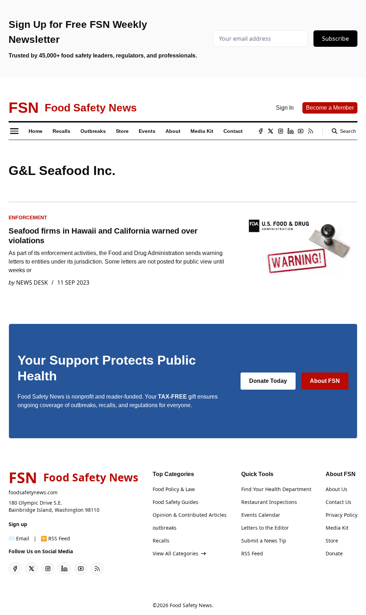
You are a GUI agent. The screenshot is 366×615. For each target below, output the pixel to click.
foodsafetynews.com (33, 492)
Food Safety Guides (175, 502)
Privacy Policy (341, 514)
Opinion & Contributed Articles (190, 514)
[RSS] (310, 131)
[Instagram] (280, 131)
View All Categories (175, 553)
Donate (334, 553)
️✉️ (19, 538)
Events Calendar (260, 514)
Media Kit (337, 527)
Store (332, 540)
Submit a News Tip (263, 540)
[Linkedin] (290, 131)
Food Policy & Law (174, 489)
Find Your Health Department (276, 489)
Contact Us (338, 502)
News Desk (32, 282)
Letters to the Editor (265, 527)
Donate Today (268, 381)
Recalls (161, 540)
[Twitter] (270, 131)
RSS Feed (252, 553)
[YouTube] (300, 131)
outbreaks (165, 527)
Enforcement (28, 217)
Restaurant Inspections (269, 502)
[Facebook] (260, 131)
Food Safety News (191, 605)
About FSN (325, 381)
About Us (336, 489)
